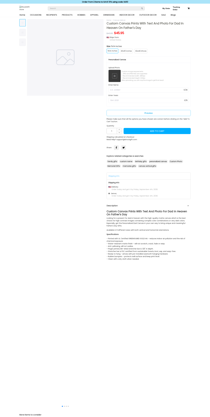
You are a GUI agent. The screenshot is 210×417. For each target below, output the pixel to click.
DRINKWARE (109, 15)
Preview (148, 113)
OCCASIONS (35, 15)
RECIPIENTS (51, 15)
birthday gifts (141, 161)
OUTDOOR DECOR (148, 15)
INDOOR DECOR (126, 15)
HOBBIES (81, 15)
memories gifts (129, 166)
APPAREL (94, 15)
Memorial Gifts (114, 166)
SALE (163, 15)
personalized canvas (158, 161)
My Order (166, 8)
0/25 (186, 90)
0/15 (186, 100)
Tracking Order (176, 8)
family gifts (112, 161)
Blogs (173, 15)
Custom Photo (176, 161)
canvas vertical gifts (147, 166)
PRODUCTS (67, 15)
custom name (126, 161)
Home (22, 15)
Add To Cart (157, 131)
